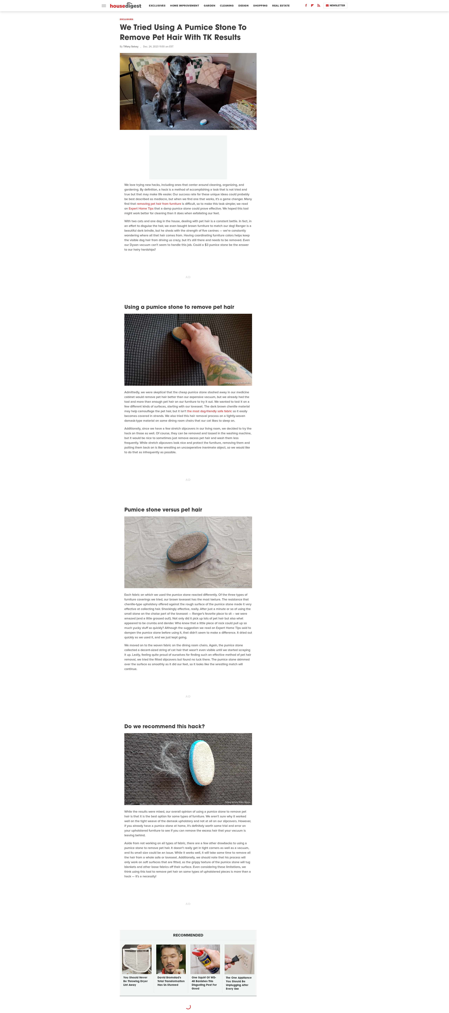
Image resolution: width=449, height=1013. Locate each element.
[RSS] (318, 6)
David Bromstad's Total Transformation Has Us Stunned (171, 982)
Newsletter (337, 5)
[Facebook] (306, 6)
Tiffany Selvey (130, 46)
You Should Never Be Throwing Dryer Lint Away (135, 982)
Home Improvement (184, 6)
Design (243, 6)
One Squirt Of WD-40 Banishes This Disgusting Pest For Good (204, 983)
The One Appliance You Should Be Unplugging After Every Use (239, 983)
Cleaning (227, 6)
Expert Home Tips (141, 208)
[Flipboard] (312, 6)
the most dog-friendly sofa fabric (209, 411)
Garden (209, 6)
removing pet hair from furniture (159, 203)
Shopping (260, 6)
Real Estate (281, 6)
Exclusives (157, 6)
